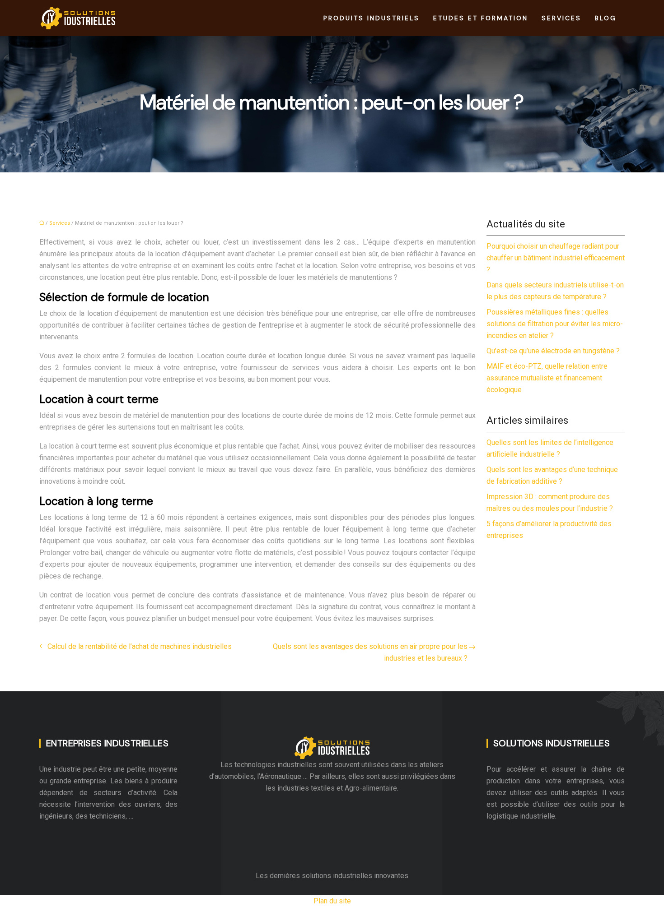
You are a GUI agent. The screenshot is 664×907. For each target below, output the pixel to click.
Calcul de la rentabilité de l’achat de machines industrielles (139, 646)
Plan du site (332, 901)
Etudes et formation (480, 18)
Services (561, 18)
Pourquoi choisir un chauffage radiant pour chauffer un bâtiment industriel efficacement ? (555, 258)
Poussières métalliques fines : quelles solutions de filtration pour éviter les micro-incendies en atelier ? (554, 324)
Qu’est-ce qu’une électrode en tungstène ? (553, 351)
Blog (606, 18)
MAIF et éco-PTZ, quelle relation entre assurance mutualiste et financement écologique (547, 378)
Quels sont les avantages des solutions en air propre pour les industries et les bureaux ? (370, 652)
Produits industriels (371, 18)
